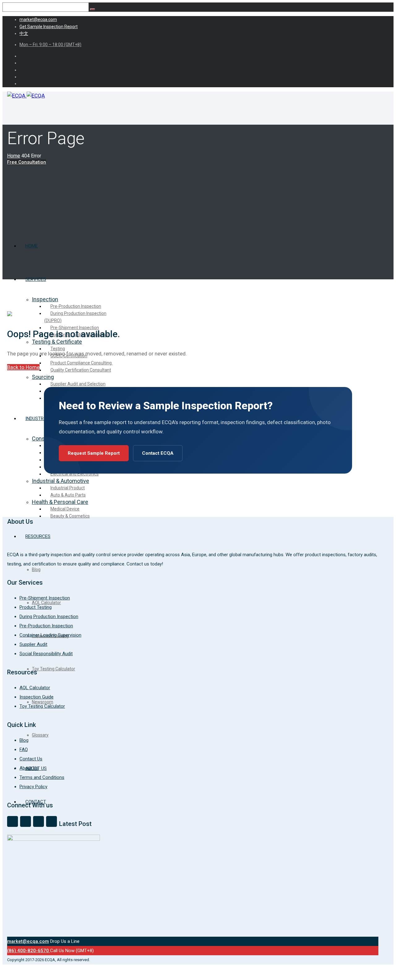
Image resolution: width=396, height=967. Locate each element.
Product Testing (35, 607)
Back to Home (23, 367)
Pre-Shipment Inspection (44, 598)
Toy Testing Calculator (42, 706)
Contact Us (30, 759)
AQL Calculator (34, 687)
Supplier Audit (33, 644)
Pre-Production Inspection (46, 626)
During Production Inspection (48, 616)
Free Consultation (26, 162)
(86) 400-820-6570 (28, 950)
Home (13, 156)
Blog (23, 740)
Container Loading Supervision (50, 635)
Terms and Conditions (41, 777)
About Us (28, 768)
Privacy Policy (33, 786)
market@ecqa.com (28, 941)
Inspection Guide (36, 697)
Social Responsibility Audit (46, 653)
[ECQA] (26, 95)
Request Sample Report (94, 453)
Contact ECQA (158, 453)
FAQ (23, 749)
